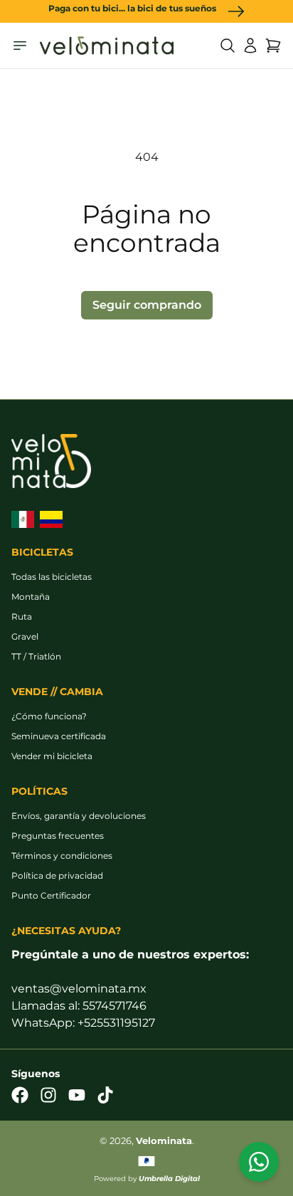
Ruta (21, 616)
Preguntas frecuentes (57, 835)
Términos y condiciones (61, 855)
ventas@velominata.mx (78, 988)
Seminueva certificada (58, 736)
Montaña (30, 596)
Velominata (164, 1141)
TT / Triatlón (36, 656)
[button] (227, 45)
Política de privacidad (57, 875)
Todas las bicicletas (51, 576)
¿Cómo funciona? (49, 716)
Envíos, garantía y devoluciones (78, 815)
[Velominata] (107, 45)
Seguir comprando (146, 305)
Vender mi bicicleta (51, 756)
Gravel (24, 636)
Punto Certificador (51, 895)
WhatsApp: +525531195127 (83, 1023)
